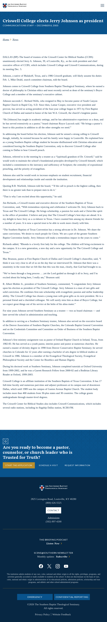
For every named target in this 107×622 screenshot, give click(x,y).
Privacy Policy (42, 614)
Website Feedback (61, 614)
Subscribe (61, 556)
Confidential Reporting (72, 597)
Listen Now (52, 543)
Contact (53, 510)
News (16, 39)
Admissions (53, 517)
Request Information (77, 465)
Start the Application (18, 465)
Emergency (34, 597)
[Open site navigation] (102, 5)
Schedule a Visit (48, 465)
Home (6, 39)
